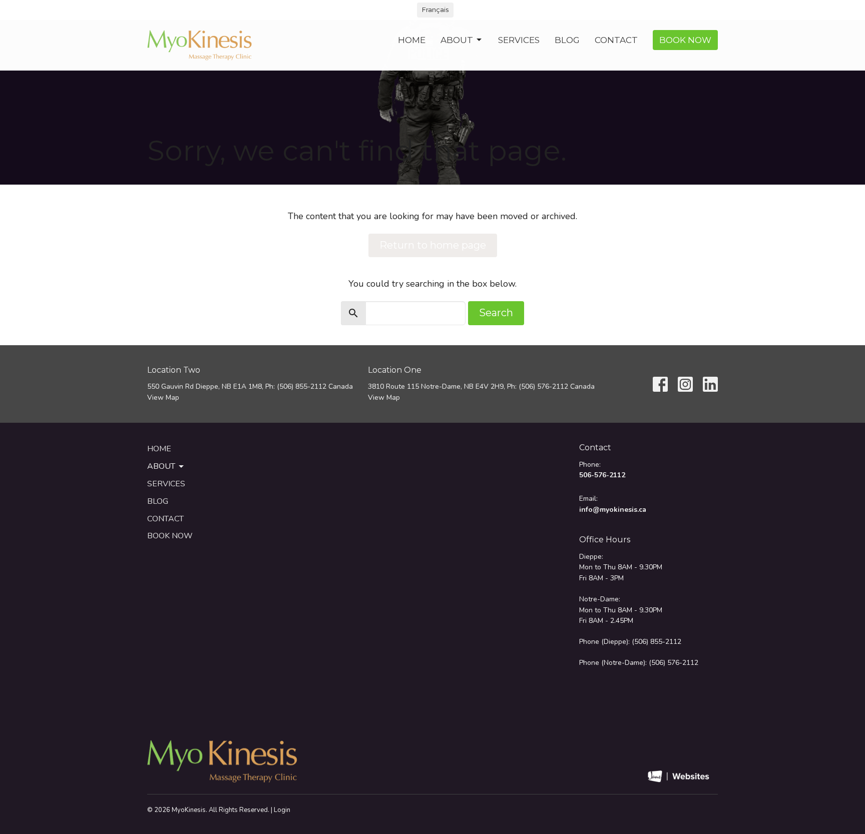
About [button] (161, 466)
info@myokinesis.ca (612, 509)
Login (282, 809)
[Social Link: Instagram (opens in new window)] (685, 384)
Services (519, 40)
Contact (616, 40)
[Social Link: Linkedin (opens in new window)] (710, 384)
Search (496, 313)
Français (435, 10)
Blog (567, 40)
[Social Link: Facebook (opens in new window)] (660, 384)
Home (411, 40)
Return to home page (432, 245)
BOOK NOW (685, 40)
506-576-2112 (602, 475)
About (457, 40)
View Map (163, 397)
